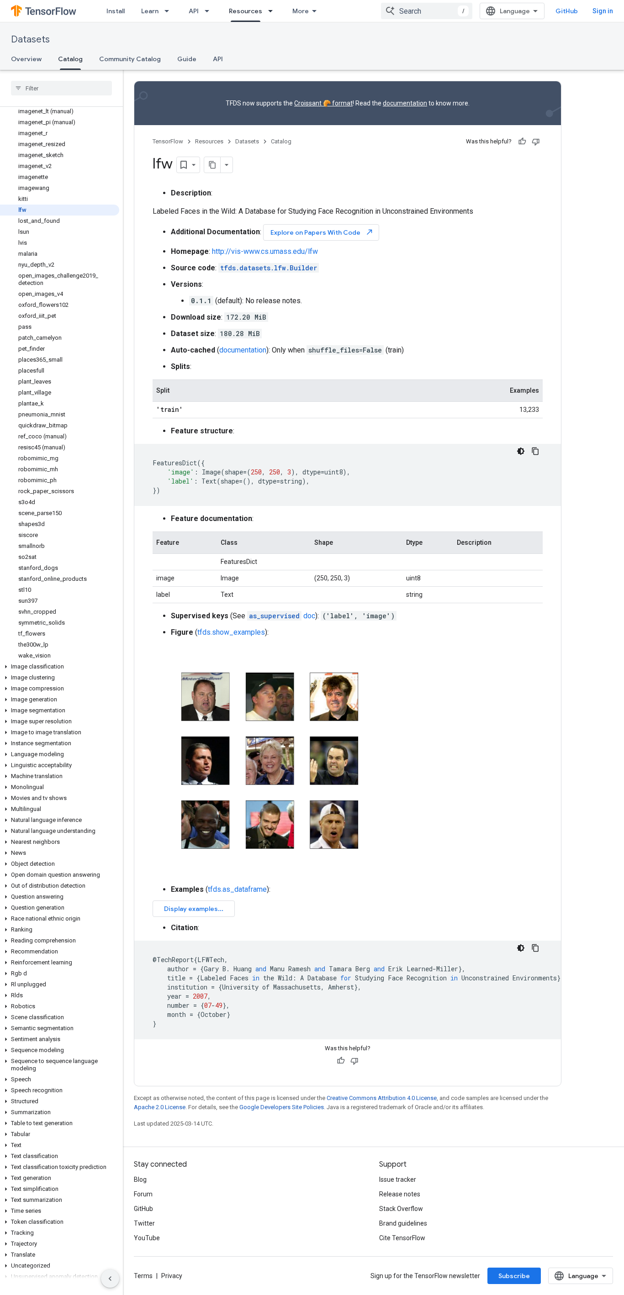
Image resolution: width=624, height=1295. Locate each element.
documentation (405, 103)
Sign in (602, 11)
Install (115, 11)
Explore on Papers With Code (322, 232)
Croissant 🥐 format (323, 103)
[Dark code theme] (520, 451)
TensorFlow (168, 141)
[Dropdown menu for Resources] (273, 11)
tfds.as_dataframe (237, 889)
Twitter (144, 1223)
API (194, 11)
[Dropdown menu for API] (210, 11)
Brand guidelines (403, 1223)
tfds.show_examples (231, 632)
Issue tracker (397, 1179)
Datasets (30, 39)
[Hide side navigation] (110, 1278)
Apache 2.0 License (159, 1107)
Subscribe (514, 1276)
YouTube (147, 1238)
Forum (143, 1194)
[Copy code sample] (535, 451)
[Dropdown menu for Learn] (169, 11)
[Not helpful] (536, 141)
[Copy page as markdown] (212, 165)
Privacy (171, 1275)
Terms (143, 1275)
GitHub (566, 11)
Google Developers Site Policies (281, 1107)
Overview (26, 59)
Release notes (399, 1194)
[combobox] (426, 11)
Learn (150, 11)
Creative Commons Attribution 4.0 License (382, 1098)
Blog (140, 1179)
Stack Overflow (401, 1208)
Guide (186, 59)
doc (282, 615)
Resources (245, 11)
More (300, 11)
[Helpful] (522, 141)
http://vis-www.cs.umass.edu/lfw (265, 251)
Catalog (70, 59)
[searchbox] (61, 88)
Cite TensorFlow (402, 1238)
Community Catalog (130, 59)
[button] (59, 666)
